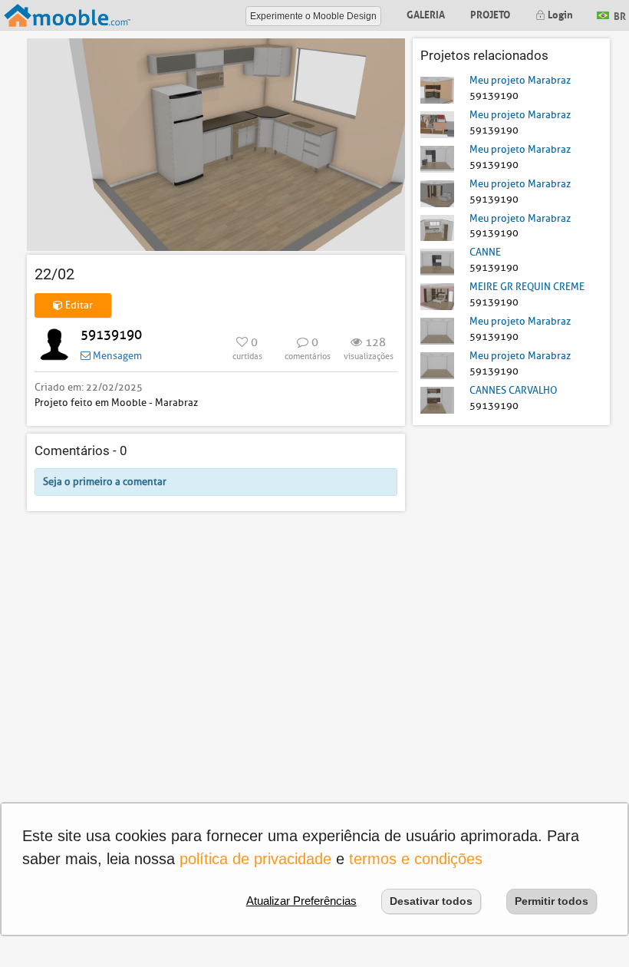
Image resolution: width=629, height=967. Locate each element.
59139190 (111, 335)
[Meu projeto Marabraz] (437, 89)
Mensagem (116, 355)
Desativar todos (431, 901)
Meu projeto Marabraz (520, 80)
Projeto (490, 13)
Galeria (426, 13)
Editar (78, 305)
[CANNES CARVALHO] (437, 399)
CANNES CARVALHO (513, 390)
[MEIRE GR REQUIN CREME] (437, 295)
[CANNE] (437, 261)
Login (559, 13)
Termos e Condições (415, 858)
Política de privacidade (255, 858)
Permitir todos (551, 901)
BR (618, 14)
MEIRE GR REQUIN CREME (527, 286)
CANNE (485, 252)
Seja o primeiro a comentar (104, 481)
